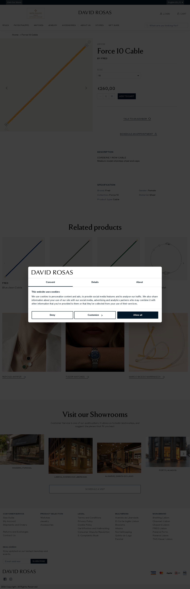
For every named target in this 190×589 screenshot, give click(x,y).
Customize (93, 315)
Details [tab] (95, 282)
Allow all (137, 315)
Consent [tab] (50, 282)
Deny (52, 315)
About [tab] (139, 282)
